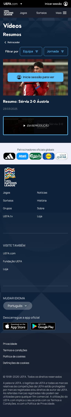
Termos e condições (15, 350)
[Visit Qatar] (61, 156)
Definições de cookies (16, 363)
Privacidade (10, 343)
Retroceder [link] (14, 42)
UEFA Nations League (8, 12)
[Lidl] (48, 156)
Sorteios (8, 200)
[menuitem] (24, 13)
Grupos (7, 208)
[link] (23, 13)
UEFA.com (9, 253)
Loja (39, 216)
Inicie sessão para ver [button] (38, 77)
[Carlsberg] (35, 156)
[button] (60, 13)
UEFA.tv (8, 216)
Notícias (42, 192)
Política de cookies (14, 356)
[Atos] (22, 156)
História (42, 200)
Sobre (40, 208)
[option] (35, 125)
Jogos (6, 192)
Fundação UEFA (12, 261)
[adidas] (9, 156)
